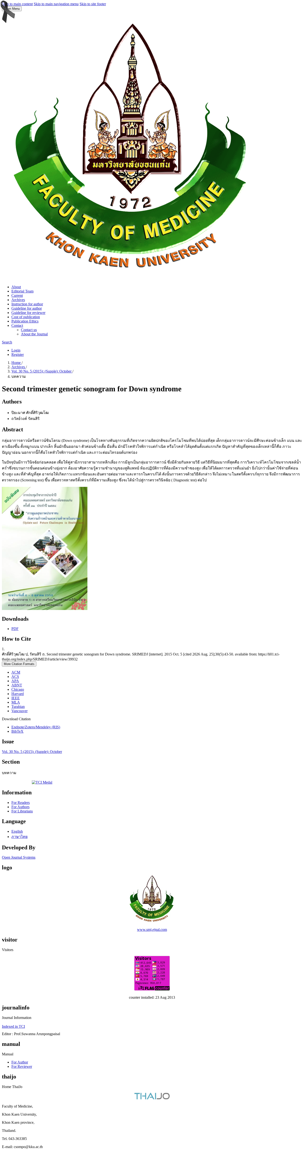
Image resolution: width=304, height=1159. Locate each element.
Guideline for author (26, 308)
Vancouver (19, 711)
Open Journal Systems (18, 857)
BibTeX (17, 731)
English (17, 831)
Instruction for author (27, 304)
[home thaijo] (152, 1098)
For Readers (20, 803)
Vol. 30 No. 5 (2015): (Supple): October (41, 371)
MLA (15, 702)
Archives (18, 300)
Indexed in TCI (13, 1026)
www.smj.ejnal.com (152, 929)
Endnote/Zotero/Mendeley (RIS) (35, 727)
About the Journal (34, 334)
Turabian (18, 707)
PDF (15, 629)
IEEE (15, 698)
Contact (17, 325)
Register (17, 355)
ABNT (16, 685)
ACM (15, 672)
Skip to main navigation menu (56, 4)
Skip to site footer (93, 4)
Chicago (17, 689)
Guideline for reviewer (28, 313)
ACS (15, 677)
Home (16, 363)
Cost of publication (25, 317)
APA (15, 681)
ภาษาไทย (19, 837)
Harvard (17, 694)
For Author (19, 1062)
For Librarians (22, 811)
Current (17, 295)
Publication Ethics (24, 321)
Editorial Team (22, 291)
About (16, 287)
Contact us (29, 330)
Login (15, 350)
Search (7, 342)
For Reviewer (21, 1066)
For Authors (20, 807)
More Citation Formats (19, 664)
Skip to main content (17, 4)
